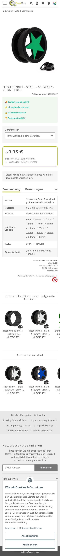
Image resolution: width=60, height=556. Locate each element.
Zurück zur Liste (12, 10)
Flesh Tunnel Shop (31, 552)
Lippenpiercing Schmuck (44, 420)
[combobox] (30, 136)
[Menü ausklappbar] (4, 2)
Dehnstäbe (40, 415)
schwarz (40, 243)
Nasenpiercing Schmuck (19, 425)
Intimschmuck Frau (43, 430)
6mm (29, 219)
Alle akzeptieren (30, 535)
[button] (31, 3)
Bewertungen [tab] (34, 189)
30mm (42, 236)
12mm (29, 223)
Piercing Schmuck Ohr (14, 420)
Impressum (10, 528)
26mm (50, 232)
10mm (47, 219)
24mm (40, 232)
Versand (30, 158)
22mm (29, 232)
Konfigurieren (30, 544)
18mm (31, 228)
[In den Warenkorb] (4, 16)
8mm (38, 219)
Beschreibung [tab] (11, 189)
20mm (42, 228)
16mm (50, 223)
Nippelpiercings (45, 425)
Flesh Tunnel (44, 199)
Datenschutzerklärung (30, 528)
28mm (31, 236)
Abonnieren (46, 467)
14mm (40, 223)
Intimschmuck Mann (17, 430)
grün (28, 243)
